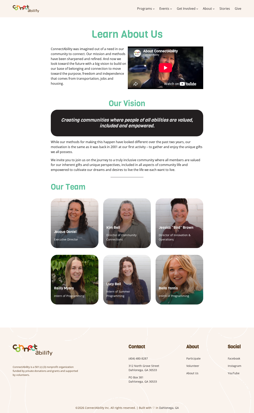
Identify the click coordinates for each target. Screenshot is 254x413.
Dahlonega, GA (169, 408)
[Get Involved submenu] (197, 9)
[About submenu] (214, 9)
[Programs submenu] (154, 9)
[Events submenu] (171, 9)
